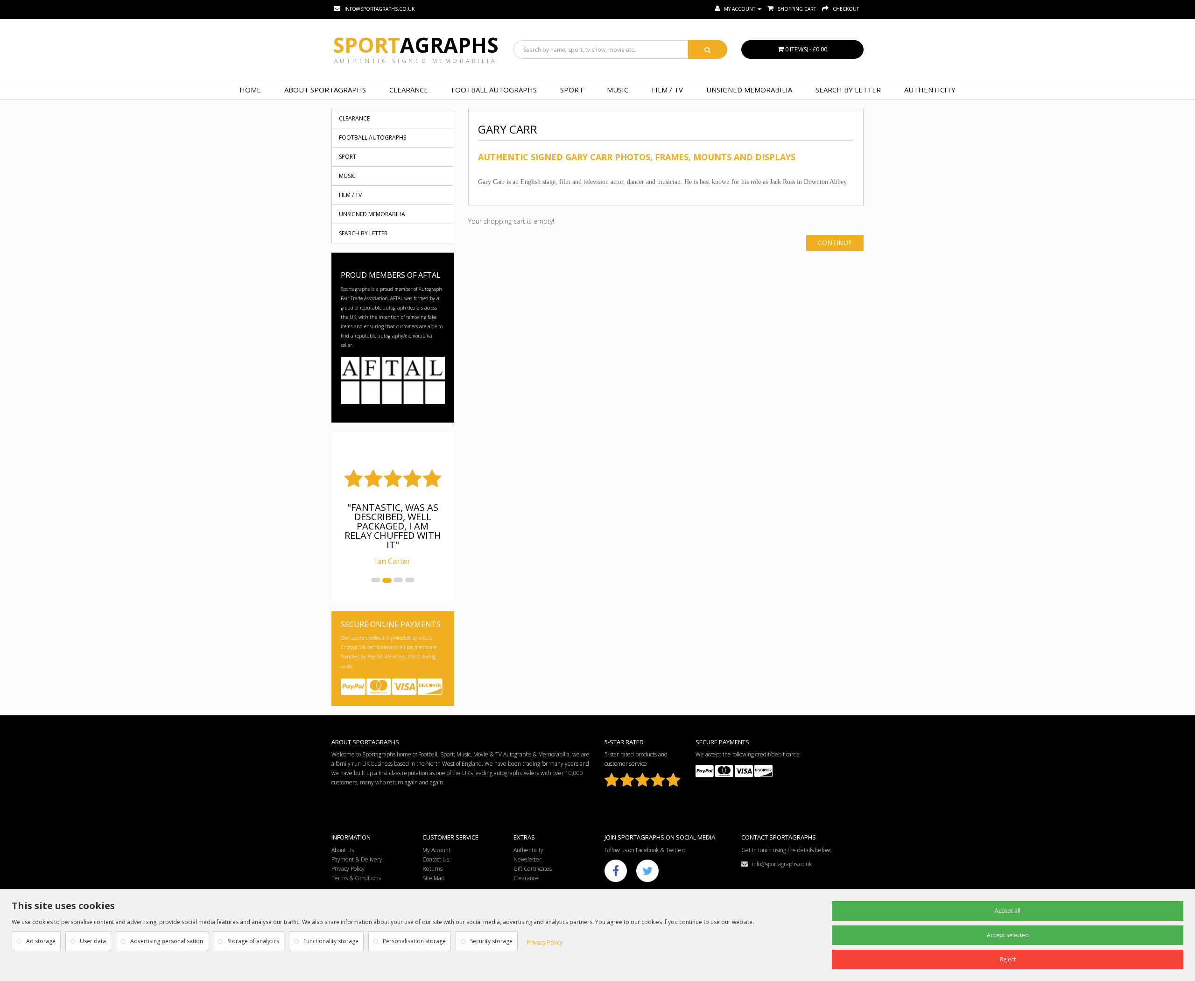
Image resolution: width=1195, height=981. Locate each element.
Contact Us (435, 859)
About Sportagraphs (325, 89)
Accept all (1007, 911)
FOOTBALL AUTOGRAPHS (494, 89)
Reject (1008, 959)
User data (93, 941)
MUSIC (617, 89)
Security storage (491, 941)
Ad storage (41, 941)
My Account (436, 850)
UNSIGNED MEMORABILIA (749, 89)
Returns (432, 869)
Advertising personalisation (166, 941)
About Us (342, 850)
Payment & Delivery (356, 859)
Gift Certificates (532, 869)
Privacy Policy (348, 869)
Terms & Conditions (356, 878)
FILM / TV (667, 89)
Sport (416, 45)
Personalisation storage (414, 941)
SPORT (571, 89)
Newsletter (527, 859)
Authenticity (930, 89)
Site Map (433, 878)
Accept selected (1008, 935)
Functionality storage (330, 941)
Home (250, 89)
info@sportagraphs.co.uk (780, 864)
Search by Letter (848, 89)
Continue (835, 242)
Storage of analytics (253, 941)
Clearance (408, 89)
